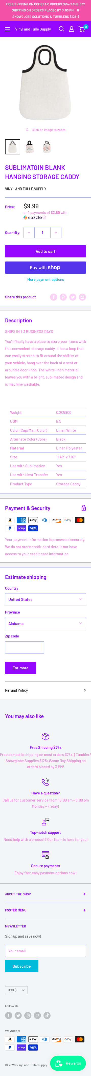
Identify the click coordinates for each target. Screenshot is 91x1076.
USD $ (12, 990)
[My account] (71, 29)
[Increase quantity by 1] (56, 232)
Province (12, 612)
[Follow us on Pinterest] (37, 1015)
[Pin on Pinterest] (63, 297)
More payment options (45, 279)
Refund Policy (16, 690)
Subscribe (22, 966)
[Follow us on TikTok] (47, 1015)
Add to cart (45, 251)
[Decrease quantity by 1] (29, 232)
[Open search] (61, 29)
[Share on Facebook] (53, 297)
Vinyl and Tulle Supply (25, 189)
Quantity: (12, 232)
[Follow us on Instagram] (27, 1015)
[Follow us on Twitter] (18, 1015)
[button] (55, 215)
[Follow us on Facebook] (8, 1015)
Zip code (12, 636)
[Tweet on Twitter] (72, 297)
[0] (82, 29)
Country (11, 588)
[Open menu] (7, 29)
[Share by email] (82, 297)
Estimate (21, 667)
